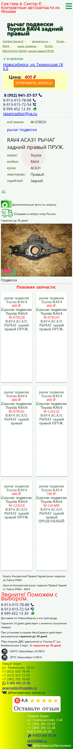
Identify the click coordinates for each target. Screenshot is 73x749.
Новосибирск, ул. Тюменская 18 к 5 (33, 66)
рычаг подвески (27, 46)
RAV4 (6, 46)
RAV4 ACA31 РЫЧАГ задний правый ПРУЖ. (29, 51)
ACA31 (49, 46)
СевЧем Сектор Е (13, 41)
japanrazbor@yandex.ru (19, 688)
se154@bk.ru (37, 741)
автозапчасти (40, 41)
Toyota (60, 41)
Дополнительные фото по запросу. (34, 204)
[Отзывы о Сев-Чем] (36, 711)
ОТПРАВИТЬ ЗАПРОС (34, 83)
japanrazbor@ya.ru (20, 113)
